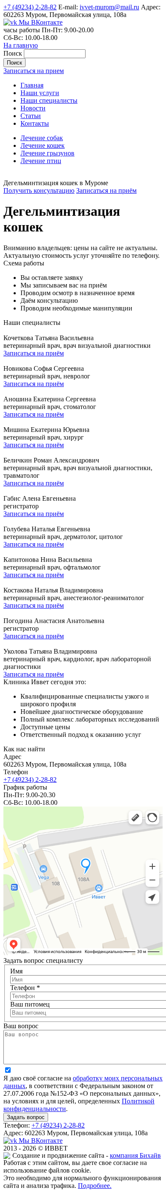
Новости (33, 108)
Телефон (25, 987)
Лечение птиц (40, 160)
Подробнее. (95, 1185)
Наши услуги (39, 92)
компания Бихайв (135, 1155)
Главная (31, 85)
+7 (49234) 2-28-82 (30, 7)
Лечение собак (41, 137)
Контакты (34, 123)
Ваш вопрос (20, 1025)
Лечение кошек (42, 145)
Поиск (13, 53)
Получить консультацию (38, 190)
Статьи (30, 115)
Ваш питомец (30, 1004)
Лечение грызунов (47, 153)
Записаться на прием (33, 70)
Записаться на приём (106, 190)
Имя (16, 971)
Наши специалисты (48, 100)
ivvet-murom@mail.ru (109, 7)
